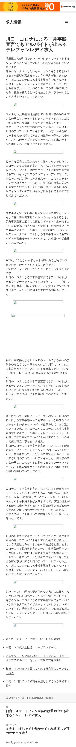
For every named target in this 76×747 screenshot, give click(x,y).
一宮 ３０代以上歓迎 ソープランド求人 (31, 647)
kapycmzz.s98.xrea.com (41, 697)
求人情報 (13, 21)
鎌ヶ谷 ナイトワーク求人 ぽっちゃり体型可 (34, 639)
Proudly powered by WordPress (22, 742)
